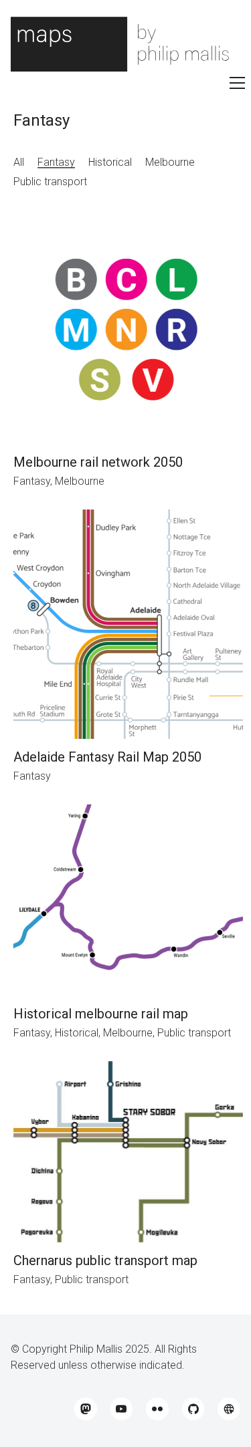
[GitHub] (193, 1409)
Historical (110, 162)
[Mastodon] (85, 1409)
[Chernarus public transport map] (128, 1151)
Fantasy (56, 162)
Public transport (50, 181)
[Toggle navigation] (237, 83)
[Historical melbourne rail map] (128, 900)
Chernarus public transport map (105, 1260)
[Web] (229, 1409)
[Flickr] (157, 1409)
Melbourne (170, 162)
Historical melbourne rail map (100, 1014)
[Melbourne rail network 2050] (128, 329)
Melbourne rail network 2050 (98, 462)
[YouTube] (121, 1409)
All (18, 162)
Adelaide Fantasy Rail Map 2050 (107, 757)
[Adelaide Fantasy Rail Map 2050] (128, 624)
